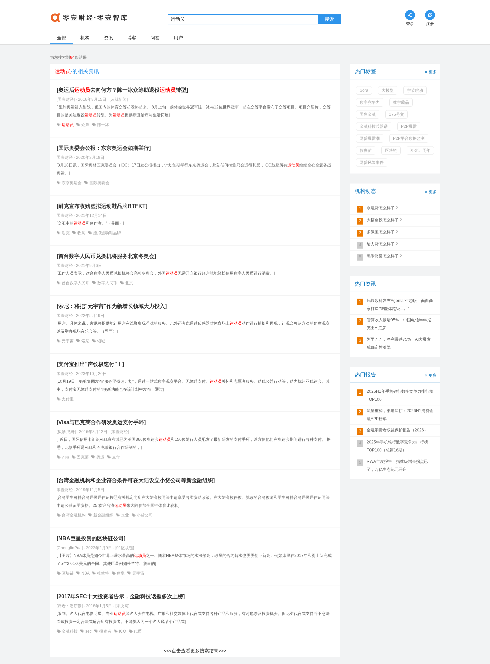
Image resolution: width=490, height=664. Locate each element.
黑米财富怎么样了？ (385, 256)
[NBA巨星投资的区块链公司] (91, 538)
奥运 (100, 457)
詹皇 (121, 573)
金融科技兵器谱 (374, 126)
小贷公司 (144, 515)
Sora (364, 90)
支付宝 (67, 399)
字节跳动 (415, 90)
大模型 (388, 90)
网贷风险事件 (372, 162)
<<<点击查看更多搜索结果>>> (195, 650)
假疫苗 (366, 150)
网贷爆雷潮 (370, 138)
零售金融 (368, 114)
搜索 (329, 19)
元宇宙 (68, 341)
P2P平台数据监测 (409, 138)
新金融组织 (103, 515)
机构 (85, 37)
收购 (81, 233)
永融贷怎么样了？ (383, 208)
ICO (122, 631)
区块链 (68, 573)
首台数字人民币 (76, 283)
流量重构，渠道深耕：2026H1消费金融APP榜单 (400, 414)
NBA (85, 573)
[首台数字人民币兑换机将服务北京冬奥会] (106, 256)
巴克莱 (83, 457)
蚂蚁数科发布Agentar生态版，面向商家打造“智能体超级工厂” (400, 304)
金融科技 (70, 631)
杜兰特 (103, 573)
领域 (100, 341)
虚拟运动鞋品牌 (106, 233)
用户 (178, 37)
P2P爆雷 (409, 126)
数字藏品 (401, 102)
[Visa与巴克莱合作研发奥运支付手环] (101, 422)
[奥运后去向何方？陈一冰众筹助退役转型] (122, 90)
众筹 (85, 124)
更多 (433, 72)
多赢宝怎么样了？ (383, 232)
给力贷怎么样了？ (383, 244)
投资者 (105, 631)
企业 (125, 515)
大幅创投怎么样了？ (385, 220)
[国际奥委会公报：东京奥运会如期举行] (104, 148)
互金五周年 (420, 150)
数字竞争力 (370, 102)
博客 (131, 37)
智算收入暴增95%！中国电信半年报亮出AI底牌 (399, 324)
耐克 (66, 233)
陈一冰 (102, 124)
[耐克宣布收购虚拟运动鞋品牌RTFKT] (102, 206)
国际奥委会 (98, 183)
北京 (128, 283)
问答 (155, 37)
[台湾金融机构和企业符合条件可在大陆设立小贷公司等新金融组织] (136, 480)
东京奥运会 (72, 183)
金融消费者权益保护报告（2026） (397, 430)
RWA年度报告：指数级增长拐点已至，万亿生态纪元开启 (397, 465)
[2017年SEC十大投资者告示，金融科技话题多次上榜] (121, 596)
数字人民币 (107, 283)
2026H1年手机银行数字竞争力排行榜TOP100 (400, 395)
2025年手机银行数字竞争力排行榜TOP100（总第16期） (397, 446)
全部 (61, 37)
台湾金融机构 (74, 515)
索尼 (85, 341)
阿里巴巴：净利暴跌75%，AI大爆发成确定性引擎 (399, 343)
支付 (115, 457)
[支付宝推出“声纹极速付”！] (90, 364)
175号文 (396, 114)
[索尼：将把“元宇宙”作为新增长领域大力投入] (112, 306)
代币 (137, 631)
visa (65, 457)
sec (88, 631)
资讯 (108, 37)
